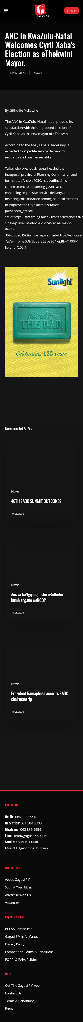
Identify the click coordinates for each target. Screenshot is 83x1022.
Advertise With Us (18, 895)
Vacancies (12, 902)
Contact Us (13, 993)
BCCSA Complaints (18, 929)
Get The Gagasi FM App (22, 985)
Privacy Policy (14, 944)
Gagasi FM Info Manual (22, 936)
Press (9, 1008)
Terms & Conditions (19, 1001)
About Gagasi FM (17, 879)
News (38, 73)
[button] (6, 11)
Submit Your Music (18, 887)
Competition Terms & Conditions (29, 952)
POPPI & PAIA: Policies (21, 959)
